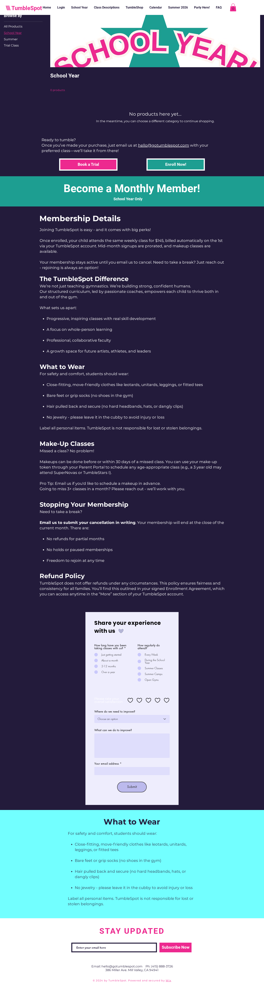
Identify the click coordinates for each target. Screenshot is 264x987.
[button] (233, 7)
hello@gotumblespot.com (163, 145)
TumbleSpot (26, 8)
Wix (168, 980)
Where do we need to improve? (114, 711)
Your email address (106, 763)
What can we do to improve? (113, 730)
